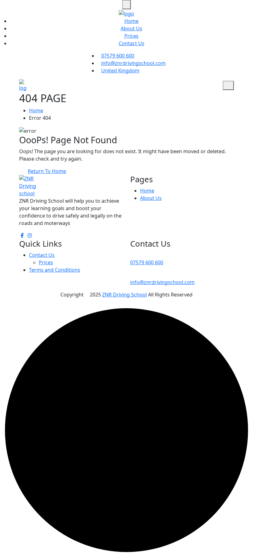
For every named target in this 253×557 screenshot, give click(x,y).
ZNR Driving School (124, 294)
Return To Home (47, 171)
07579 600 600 (117, 55)
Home (131, 21)
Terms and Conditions (54, 269)
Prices (131, 35)
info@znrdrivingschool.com (133, 63)
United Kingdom (120, 70)
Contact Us (131, 43)
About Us (131, 28)
